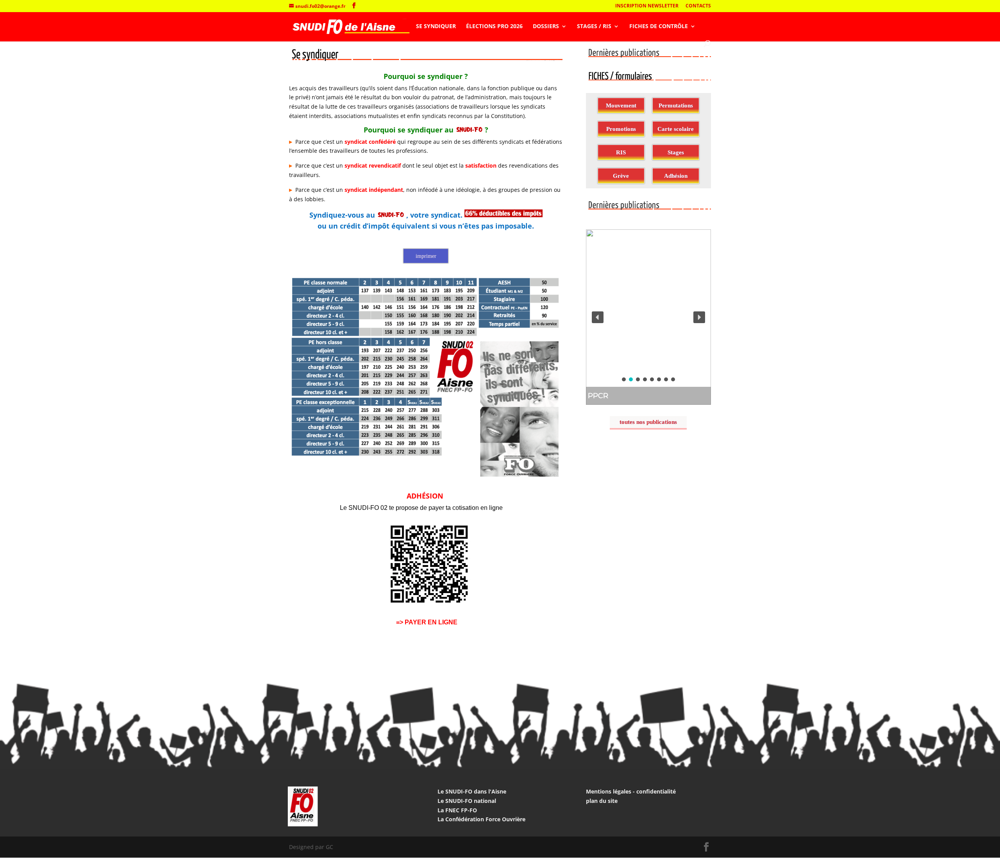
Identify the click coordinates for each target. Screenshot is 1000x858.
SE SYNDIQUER (436, 26)
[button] (648, 317)
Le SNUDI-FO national (467, 800)
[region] (648, 317)
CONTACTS (698, 6)
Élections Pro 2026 (494, 26)
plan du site (602, 800)
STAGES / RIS (594, 26)
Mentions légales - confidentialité (631, 791)
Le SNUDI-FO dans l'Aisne (472, 791)
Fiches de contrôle (658, 26)
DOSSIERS (546, 26)
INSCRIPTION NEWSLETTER (647, 6)
